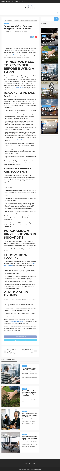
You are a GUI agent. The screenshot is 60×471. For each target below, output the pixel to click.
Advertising (29, 13)
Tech (44, 36)
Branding (45, 13)
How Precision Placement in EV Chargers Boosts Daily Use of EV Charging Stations (49, 40)
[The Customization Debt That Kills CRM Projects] (10, 374)
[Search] (57, 13)
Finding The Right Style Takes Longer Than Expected (48, 127)
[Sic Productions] (30, 6)
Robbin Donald (27, 441)
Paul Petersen (9, 31)
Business (15, 13)
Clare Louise (45, 97)
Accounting (21, 13)
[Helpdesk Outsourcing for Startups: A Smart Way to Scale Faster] (10, 419)
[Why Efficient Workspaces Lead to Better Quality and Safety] (10, 442)
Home (44, 88)
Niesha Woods (25, 399)
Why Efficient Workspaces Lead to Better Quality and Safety (29, 438)
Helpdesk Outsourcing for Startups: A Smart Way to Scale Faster (29, 415)
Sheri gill (46, 44)
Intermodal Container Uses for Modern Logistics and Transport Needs (49, 110)
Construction (46, 106)
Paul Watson (45, 132)
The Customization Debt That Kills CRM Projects (29, 368)
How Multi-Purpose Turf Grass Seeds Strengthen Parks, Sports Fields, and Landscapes (29, 393)
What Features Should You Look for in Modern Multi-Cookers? (49, 92)
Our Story (24, 1)
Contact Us (17, 1)
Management (37, 13)
